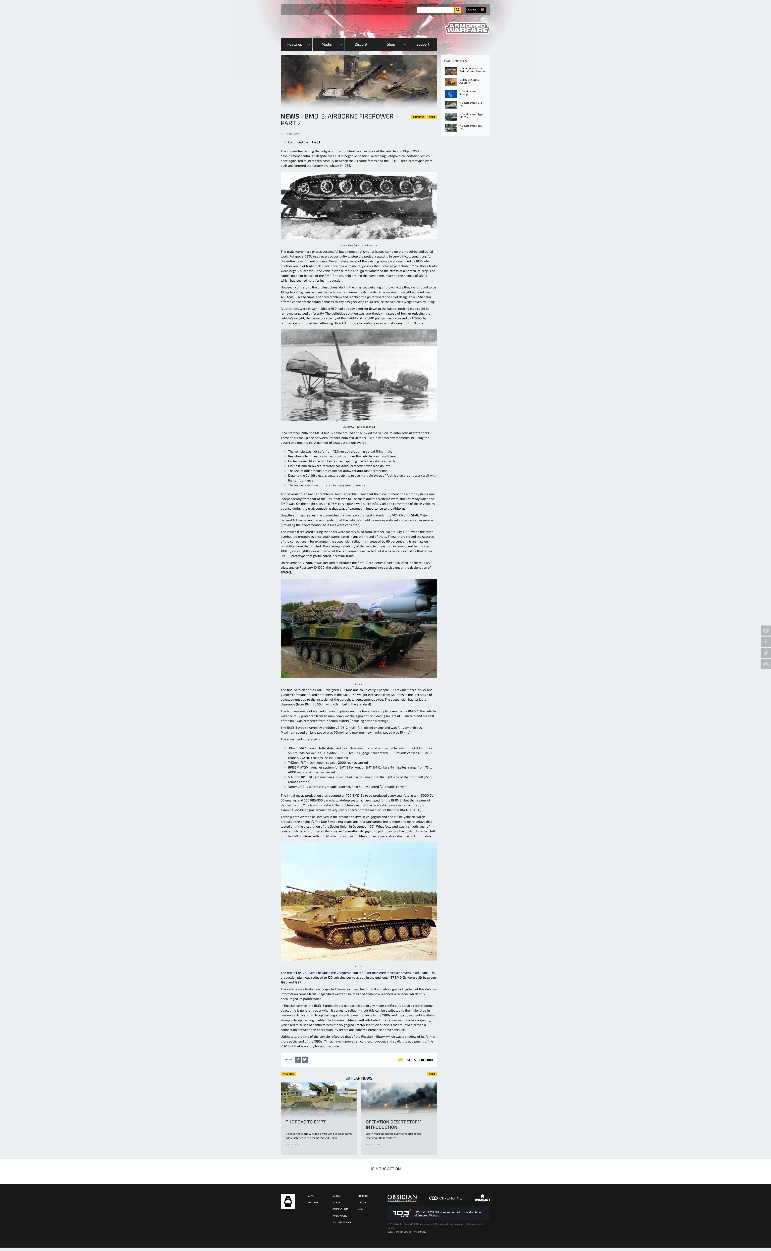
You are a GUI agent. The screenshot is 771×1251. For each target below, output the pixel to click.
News (290, 116)
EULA (390, 1231)
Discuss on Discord (419, 1060)
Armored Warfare (288, 1201)
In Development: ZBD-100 (471, 127)
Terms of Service (403, 1231)
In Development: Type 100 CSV (471, 115)
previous (418, 116)
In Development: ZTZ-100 (471, 104)
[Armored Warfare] (467, 28)
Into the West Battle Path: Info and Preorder (472, 70)
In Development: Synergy (468, 92)
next (432, 116)
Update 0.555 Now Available (469, 81)
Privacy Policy (419, 1231)
